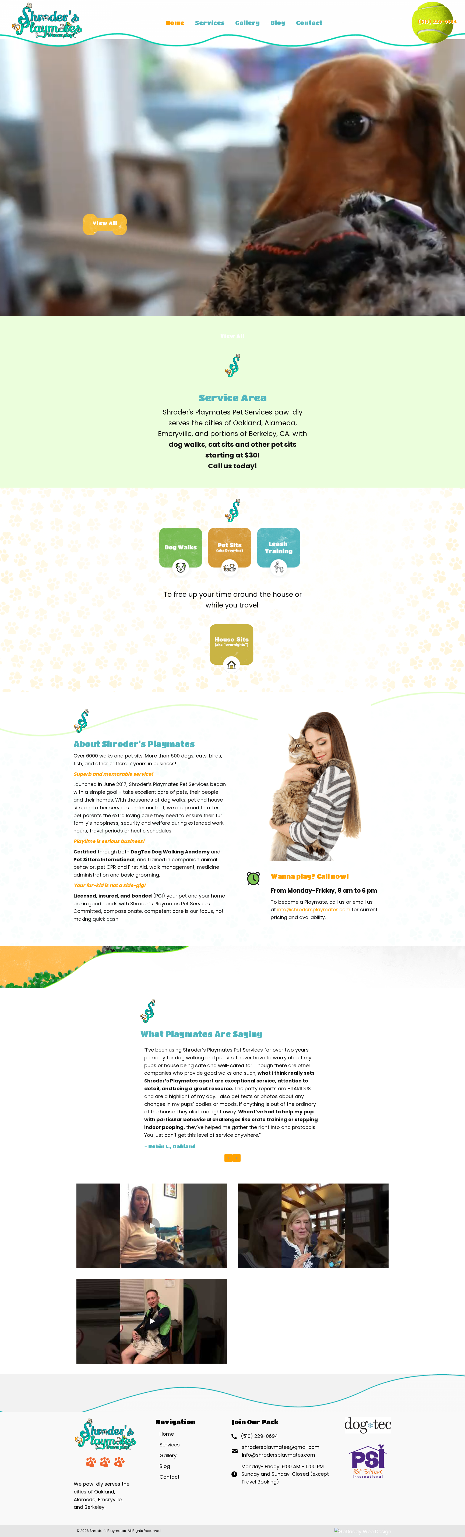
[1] (231, 649)
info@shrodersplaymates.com (313, 909)
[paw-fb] (91, 1462)
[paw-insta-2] (105, 1462)
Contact (169, 1477)
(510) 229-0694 (437, 21)
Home (167, 1434)
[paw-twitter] (119, 1462)
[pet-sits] (229, 553)
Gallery (168, 1455)
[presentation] (228, 1158)
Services (170, 1444)
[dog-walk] (180, 553)
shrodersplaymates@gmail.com (280, 1447)
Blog (165, 1466)
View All (105, 223)
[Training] (278, 553)
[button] (152, 1226)
